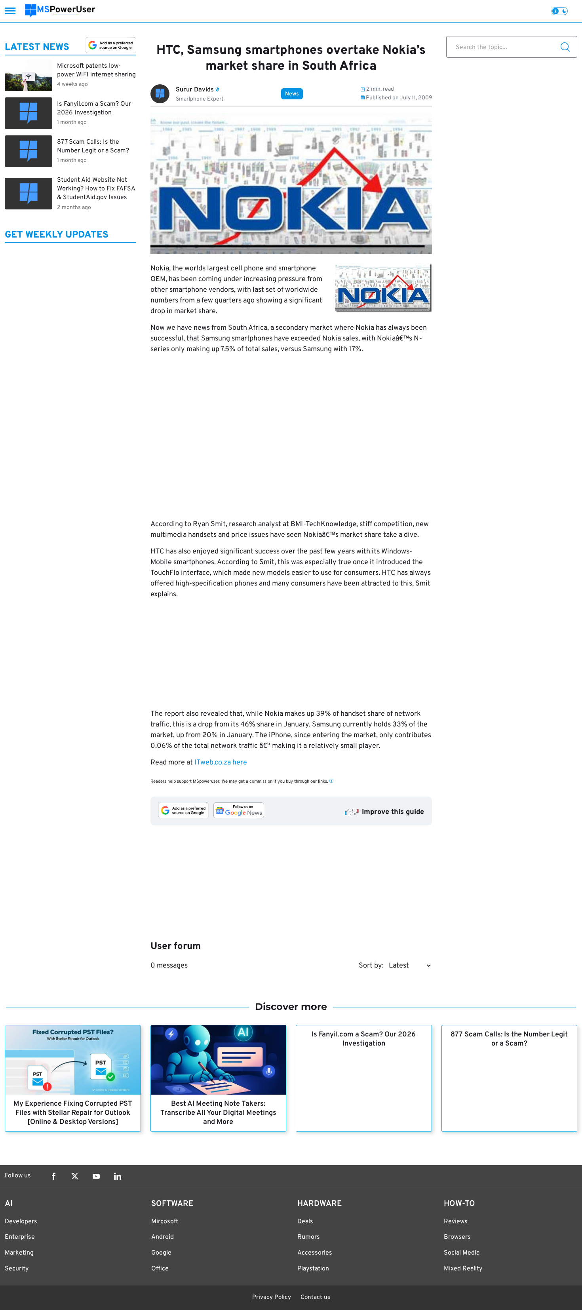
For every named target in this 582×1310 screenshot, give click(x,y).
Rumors (308, 1237)
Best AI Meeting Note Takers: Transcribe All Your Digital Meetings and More (218, 1113)
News (292, 94)
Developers (21, 1222)
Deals (305, 1222)
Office (160, 1269)
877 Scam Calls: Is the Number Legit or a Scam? (509, 1039)
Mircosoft (164, 1222)
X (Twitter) (74, 1176)
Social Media (461, 1253)
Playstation (313, 1269)
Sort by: (371, 965)
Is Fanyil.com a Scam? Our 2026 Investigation (364, 1039)
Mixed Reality (463, 1269)
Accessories (314, 1253)
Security (17, 1269)
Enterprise (20, 1237)
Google (161, 1253)
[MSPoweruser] (60, 11)
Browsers (457, 1237)
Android (162, 1237)
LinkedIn (117, 1176)
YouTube (96, 1176)
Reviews (456, 1222)
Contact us (315, 1297)
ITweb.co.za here (220, 762)
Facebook (53, 1176)
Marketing (19, 1253)
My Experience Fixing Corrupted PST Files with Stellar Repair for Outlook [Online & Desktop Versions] (72, 1113)
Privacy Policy (271, 1297)
